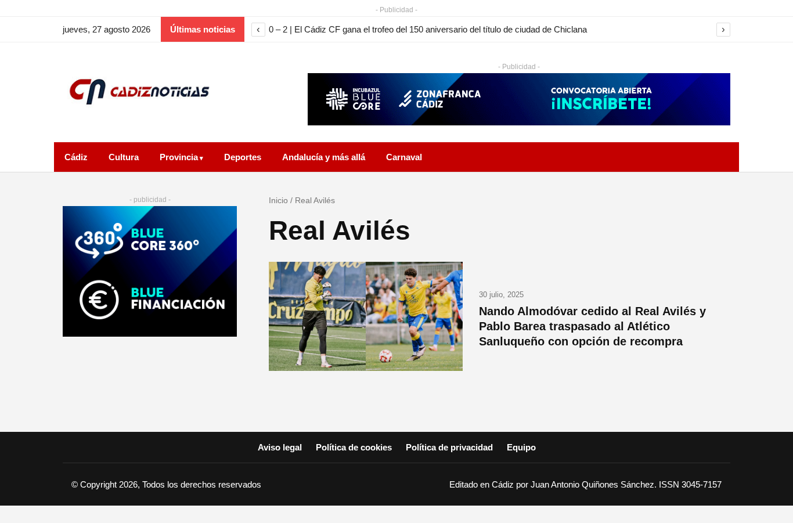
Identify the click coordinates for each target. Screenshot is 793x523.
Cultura (124, 157)
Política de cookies (354, 447)
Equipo (521, 447)
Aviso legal (280, 447)
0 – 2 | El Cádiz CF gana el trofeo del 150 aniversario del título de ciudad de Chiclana (428, 29)
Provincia (179, 157)
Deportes (242, 157)
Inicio (278, 200)
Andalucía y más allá (323, 157)
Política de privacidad (449, 447)
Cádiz (76, 157)
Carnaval (404, 157)
